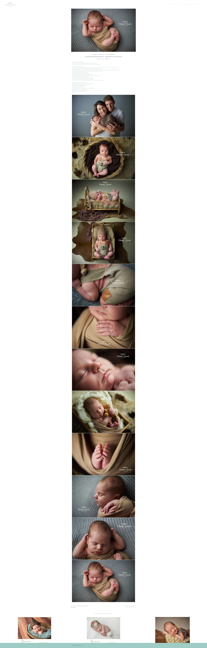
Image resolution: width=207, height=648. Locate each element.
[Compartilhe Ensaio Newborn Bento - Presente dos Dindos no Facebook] (71, 607)
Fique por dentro (193, 4)
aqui (78, 72)
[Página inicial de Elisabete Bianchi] (13, 4)
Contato (201, 4)
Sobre (174, 4)
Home (170, 4)
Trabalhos (185, 4)
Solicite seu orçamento (130, 606)
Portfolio (179, 4)
